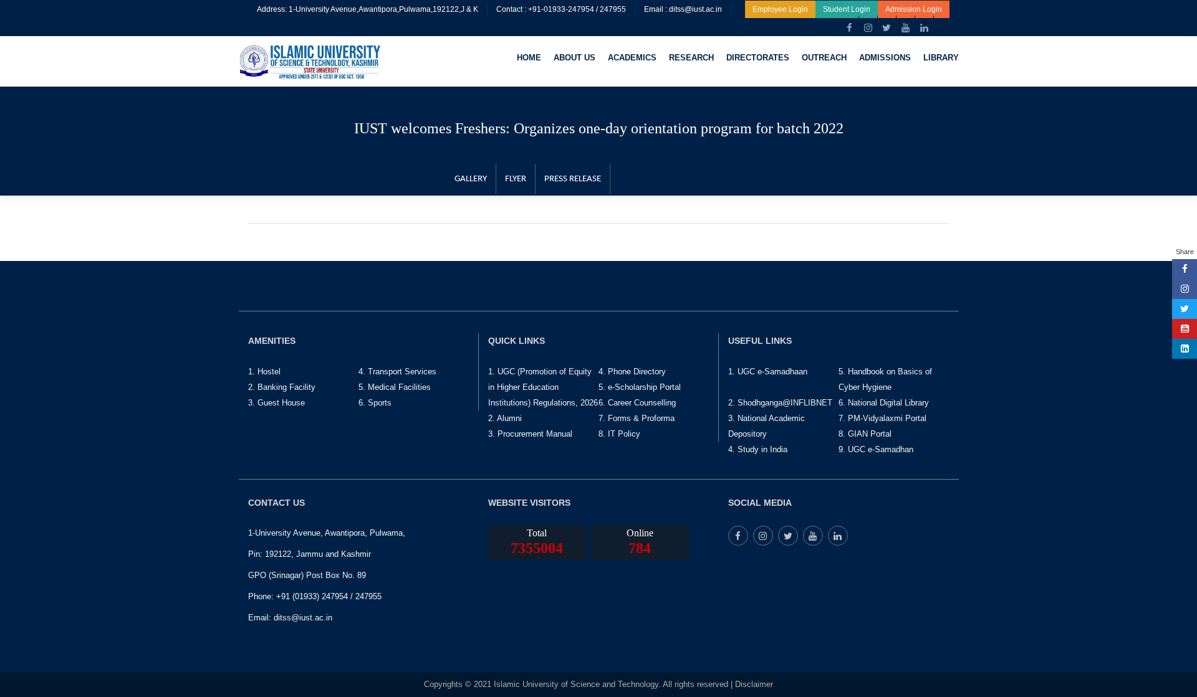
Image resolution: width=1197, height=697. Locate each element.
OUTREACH (824, 57)
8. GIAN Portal (865, 434)
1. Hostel (264, 371)
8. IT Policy (619, 434)
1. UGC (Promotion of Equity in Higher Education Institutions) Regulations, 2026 (543, 387)
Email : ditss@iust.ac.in (683, 9)
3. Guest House (276, 402)
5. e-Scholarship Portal (639, 387)
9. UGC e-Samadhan (876, 449)
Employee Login (780, 9)
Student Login (846, 9)
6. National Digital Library (884, 402)
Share (1185, 251)
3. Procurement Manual (530, 434)
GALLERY (470, 179)
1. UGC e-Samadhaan (767, 371)
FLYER (515, 179)
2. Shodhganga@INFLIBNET (780, 402)
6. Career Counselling (637, 402)
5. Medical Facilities (394, 387)
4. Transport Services (397, 371)
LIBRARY (941, 57)
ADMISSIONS (885, 57)
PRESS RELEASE (572, 179)
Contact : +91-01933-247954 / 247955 (561, 9)
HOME (529, 57)
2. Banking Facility (281, 387)
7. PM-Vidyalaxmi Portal (882, 418)
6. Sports (375, 402)
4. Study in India (757, 449)
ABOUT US (574, 57)
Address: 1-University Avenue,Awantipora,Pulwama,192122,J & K (367, 9)
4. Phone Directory (632, 371)
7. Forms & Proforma (636, 418)
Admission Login (913, 9)
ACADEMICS (632, 57)
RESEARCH (691, 57)
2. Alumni (505, 418)
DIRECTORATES (757, 57)
